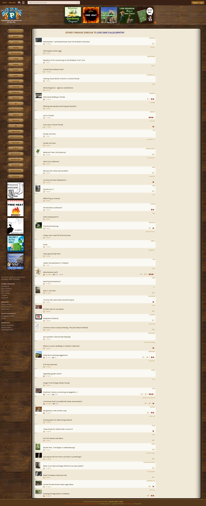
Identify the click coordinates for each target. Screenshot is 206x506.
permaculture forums (15, 31)
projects (16, 148)
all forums (15, 176)
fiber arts (16, 98)
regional (16, 115)
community (16, 87)
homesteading (16, 53)
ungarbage (15, 81)
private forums (16, 170)
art (16, 103)
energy (15, 59)
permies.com (15, 159)
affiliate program (85, 504)
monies (15, 64)
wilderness (15, 92)
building (15, 47)
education (15, 120)
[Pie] (19, 2)
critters (15, 42)
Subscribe (12, 2)
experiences (16, 131)
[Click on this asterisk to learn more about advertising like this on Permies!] (155, 22)
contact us (68, 504)
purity (16, 75)
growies (15, 36)
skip (15, 126)
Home (4, 2)
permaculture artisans (15, 109)
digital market (16, 154)
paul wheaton (128, 504)
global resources (15, 137)
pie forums (15, 165)
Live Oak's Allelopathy (110, 32)
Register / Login (198, 3)
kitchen (15, 70)
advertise (75, 504)
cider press (15, 142)
